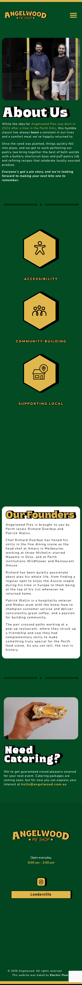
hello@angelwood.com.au (44, 784)
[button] (73, 15)
